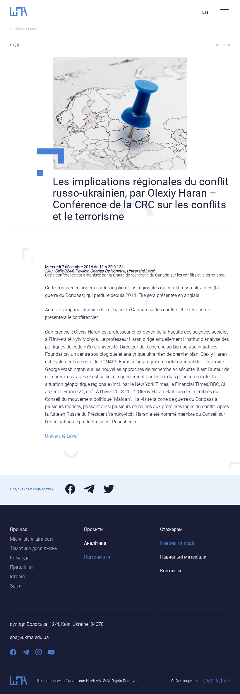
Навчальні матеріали (183, 557)
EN (205, 12)
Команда (20, 558)
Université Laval (61, 436)
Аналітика (95, 543)
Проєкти (93, 529)
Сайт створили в (185, 680)
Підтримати (97, 557)
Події (15, 45)
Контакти (170, 570)
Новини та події (177, 543)
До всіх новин (26, 29)
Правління (21, 567)
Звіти (16, 586)
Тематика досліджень (33, 548)
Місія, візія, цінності (31, 539)
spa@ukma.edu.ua (29, 637)
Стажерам (171, 529)
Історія (17, 576)
